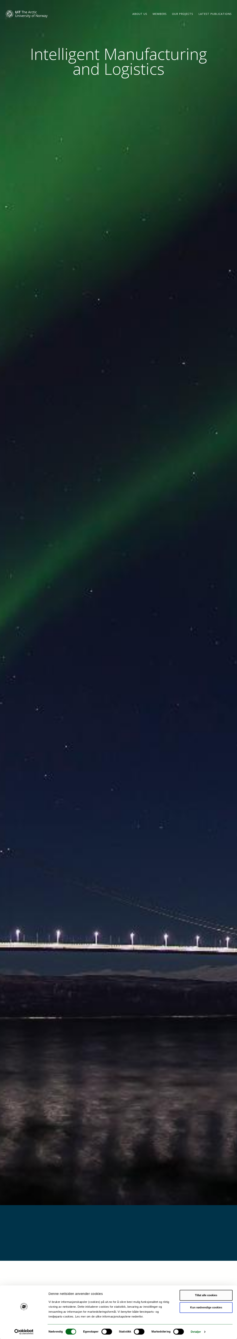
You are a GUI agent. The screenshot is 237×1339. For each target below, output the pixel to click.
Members (160, 14)
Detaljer (196, 1331)
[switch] (106, 1332)
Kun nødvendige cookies (206, 1307)
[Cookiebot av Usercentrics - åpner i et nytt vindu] (24, 1332)
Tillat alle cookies (206, 1295)
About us (139, 14)
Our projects (182, 14)
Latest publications (215, 14)
